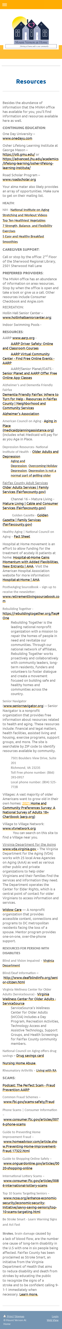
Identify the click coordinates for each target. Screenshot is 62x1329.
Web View (53, 1320)
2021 (29, 810)
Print (10, 1316)
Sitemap (19, 1316)
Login (55, 1316)
